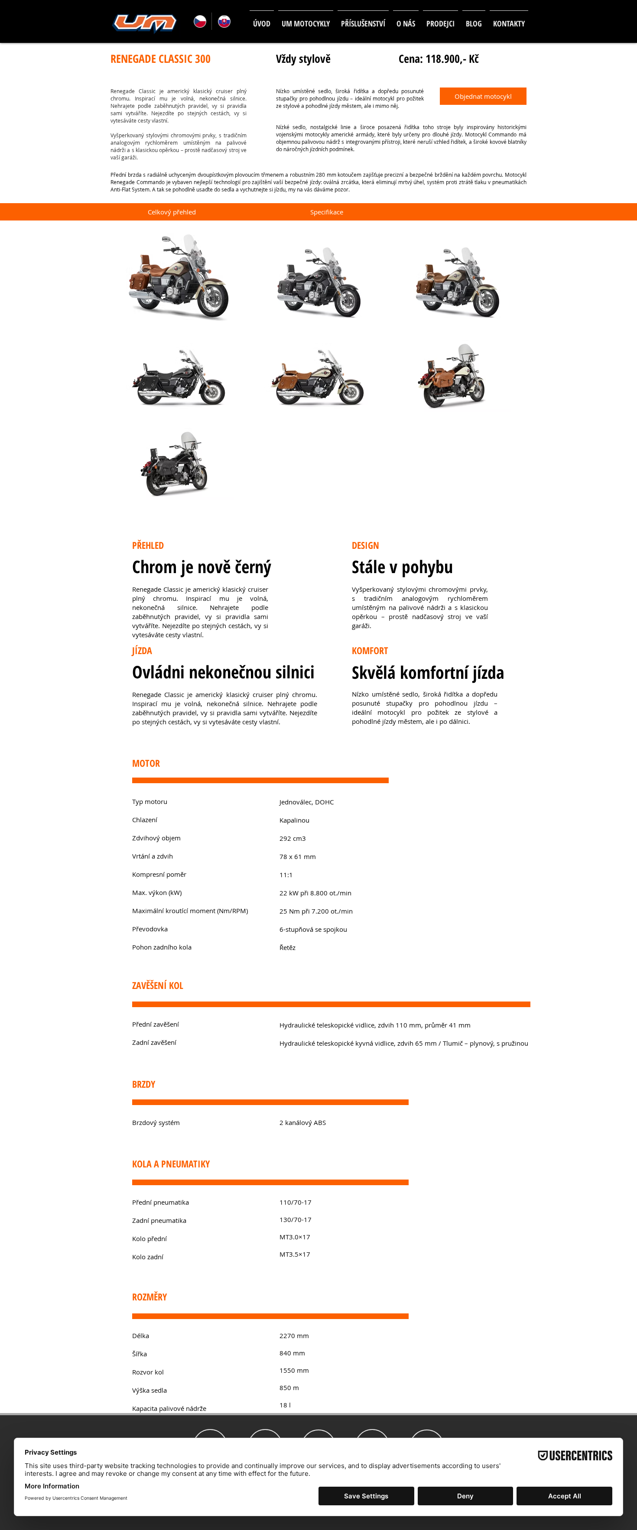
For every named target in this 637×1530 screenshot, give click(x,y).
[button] (305, 19)
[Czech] (199, 21)
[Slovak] (223, 21)
